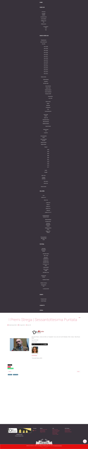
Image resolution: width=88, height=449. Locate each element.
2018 (48, 161)
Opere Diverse (48, 126)
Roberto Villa (48, 87)
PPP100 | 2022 (45, 83)
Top (85, 442)
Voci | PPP (50, 98)
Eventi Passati (43, 300)
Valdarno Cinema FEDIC (48, 228)
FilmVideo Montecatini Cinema (48, 224)
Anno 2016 (46, 65)
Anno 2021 (46, 56)
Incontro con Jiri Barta (46, 265)
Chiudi (55, 445)
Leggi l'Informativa (59, 445)
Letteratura (10, 374)
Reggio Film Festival (48, 232)
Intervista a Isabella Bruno (46, 258)
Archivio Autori (67, 430)
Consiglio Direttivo (43, 14)
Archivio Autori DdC (43, 429)
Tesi (46, 29)
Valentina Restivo (48, 89)
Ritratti (48, 103)
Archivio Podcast (68, 429)
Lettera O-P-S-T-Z (48, 212)
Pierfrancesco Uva (45, 130)
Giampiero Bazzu (46, 119)
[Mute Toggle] (43, 344)
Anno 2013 (46, 71)
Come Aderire (43, 18)
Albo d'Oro (44, 175)
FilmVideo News (46, 253)
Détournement (46, 79)
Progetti (45, 172)
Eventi (46, 170)
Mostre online (43, 76)
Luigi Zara (46, 132)
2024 (48, 153)
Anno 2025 (46, 48)
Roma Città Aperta (46, 115)
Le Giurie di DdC (46, 288)
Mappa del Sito (42, 431)
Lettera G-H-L (48, 208)
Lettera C (48, 204)
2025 (48, 151)
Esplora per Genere (68, 431)
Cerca (41, 310)
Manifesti (48, 105)
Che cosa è (46, 181)
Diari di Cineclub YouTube (44, 140)
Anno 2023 (46, 52)
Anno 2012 (46, 73)
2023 (48, 155)
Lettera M (48, 210)
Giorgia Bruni (50, 96)
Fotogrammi (48, 107)
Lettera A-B (48, 202)
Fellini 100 (46, 117)
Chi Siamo (43, 11)
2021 (48, 159)
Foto (48, 109)
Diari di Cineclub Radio (44, 137)
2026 (48, 149)
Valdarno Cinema (43, 282)
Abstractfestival (48, 219)
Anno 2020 (46, 58)
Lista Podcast (34, 355)
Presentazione (43, 40)
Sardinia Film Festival (43, 276)
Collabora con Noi (43, 21)
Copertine (46, 81)
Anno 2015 (46, 67)
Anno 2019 (46, 60)
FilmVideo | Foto (46, 272)
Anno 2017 (46, 63)
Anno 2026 (46, 46)
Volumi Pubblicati (48, 91)
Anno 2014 (46, 69)
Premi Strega (15, 374)
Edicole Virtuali (43, 142)
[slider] (46, 344)
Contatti (42, 305)
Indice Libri (46, 183)
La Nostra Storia (44, 16)
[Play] (32, 344)
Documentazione (48, 111)
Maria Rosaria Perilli (12, 325)
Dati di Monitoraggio (56, 430)
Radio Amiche (43, 186)
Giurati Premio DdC (43, 285)
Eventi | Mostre (48, 86)
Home (41, 2)
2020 (48, 163)
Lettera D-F (48, 206)
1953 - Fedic (46, 255)
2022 (48, 157)
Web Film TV (43, 197)
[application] (40, 344)
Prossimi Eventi (43, 299)
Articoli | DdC (48, 101)
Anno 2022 (46, 54)
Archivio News (42, 430)
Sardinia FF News (46, 279)
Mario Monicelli (46, 121)
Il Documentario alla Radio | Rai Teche (44, 238)
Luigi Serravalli (46, 267)
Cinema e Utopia (55, 434)
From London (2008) (45, 270)
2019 (48, 165)
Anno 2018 (46, 62)
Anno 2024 (46, 50)
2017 (48, 167)
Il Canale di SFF (48, 221)
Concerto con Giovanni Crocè (46, 261)
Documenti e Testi (45, 27)
